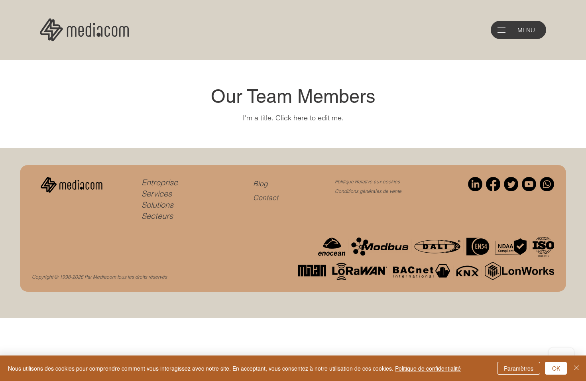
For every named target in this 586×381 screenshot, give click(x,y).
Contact (265, 197)
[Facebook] (493, 184)
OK (556, 368)
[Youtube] (529, 184)
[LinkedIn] (475, 184)
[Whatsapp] (547, 184)
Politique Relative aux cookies (367, 182)
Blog (260, 183)
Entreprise (160, 182)
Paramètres (518, 368)
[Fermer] (576, 368)
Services (157, 193)
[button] (501, 30)
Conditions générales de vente (368, 191)
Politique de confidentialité (428, 368)
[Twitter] (511, 184)
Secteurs (157, 216)
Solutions (157, 205)
